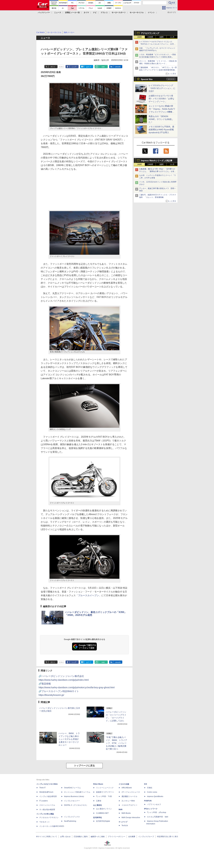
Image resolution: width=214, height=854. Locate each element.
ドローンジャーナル (47, 805)
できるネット (44, 822)
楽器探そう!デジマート (105, 792)
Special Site (147, 79)
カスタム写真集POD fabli (157, 817)
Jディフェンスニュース (131, 792)
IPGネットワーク (151, 809)
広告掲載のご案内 (81, 837)
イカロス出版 (124, 784)
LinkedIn (118, 67)
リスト (61, 67)
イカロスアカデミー (129, 805)
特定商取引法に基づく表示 (167, 837)
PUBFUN (148, 801)
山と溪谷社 (97, 805)
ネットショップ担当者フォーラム (77, 792)
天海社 (149, 788)
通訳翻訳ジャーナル (129, 796)
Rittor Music (98, 784)
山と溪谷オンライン (104, 809)
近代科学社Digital (103, 821)
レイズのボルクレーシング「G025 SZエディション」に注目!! (162, 88)
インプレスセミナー (72, 801)
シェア (74, 67)
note (103, 67)
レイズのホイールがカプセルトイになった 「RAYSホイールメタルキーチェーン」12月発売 (157, 44)
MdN (120, 809)
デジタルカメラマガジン (49, 817)
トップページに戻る (84, 765)
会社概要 (131, 837)
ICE (145, 784)
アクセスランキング (150, 33)
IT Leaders (43, 801)
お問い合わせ (65, 837)
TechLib (125, 825)
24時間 (150, 37)
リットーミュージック (105, 788)
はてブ (88, 67)
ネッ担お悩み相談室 (47, 809)
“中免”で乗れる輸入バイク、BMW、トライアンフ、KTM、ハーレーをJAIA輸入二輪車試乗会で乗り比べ (116, 743)
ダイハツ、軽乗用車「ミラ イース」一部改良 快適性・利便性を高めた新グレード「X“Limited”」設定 (158, 63)
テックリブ (123, 822)
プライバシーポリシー (116, 837)
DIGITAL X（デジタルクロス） (76, 805)
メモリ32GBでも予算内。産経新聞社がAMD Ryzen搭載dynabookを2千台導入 (161, 129)
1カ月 (172, 37)
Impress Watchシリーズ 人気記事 (156, 160)
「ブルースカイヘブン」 (88, 595)
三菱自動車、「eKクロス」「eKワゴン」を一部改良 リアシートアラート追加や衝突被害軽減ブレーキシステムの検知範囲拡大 (158, 69)
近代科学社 (97, 817)
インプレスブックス (72, 817)
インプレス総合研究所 (48, 796)
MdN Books (126, 813)
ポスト (53, 67)
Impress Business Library (74, 796)
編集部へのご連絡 (98, 837)
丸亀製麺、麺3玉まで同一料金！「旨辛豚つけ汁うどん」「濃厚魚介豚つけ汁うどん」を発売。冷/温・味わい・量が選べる (157, 171)
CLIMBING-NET (102, 813)
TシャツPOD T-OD (104, 796)
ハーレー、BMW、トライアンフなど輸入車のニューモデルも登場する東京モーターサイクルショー (69, 739)
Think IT (42, 788)
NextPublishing (70, 821)
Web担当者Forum (46, 792)
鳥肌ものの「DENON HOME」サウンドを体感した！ (161, 119)
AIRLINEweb (127, 788)
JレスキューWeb (128, 801)
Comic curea (152, 792)
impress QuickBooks (155, 796)
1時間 (139, 37)
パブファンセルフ (154, 804)
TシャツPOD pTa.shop (156, 812)
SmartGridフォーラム (72, 788)
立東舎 (98, 801)
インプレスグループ (146, 837)
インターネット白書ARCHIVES (51, 826)
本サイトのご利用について (46, 837)
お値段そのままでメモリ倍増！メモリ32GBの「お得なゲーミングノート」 (161, 99)
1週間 (161, 37)
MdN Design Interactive (131, 817)
